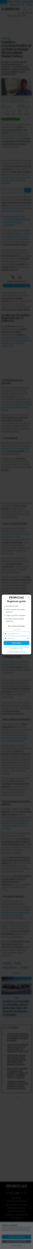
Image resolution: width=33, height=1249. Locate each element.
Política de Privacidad (23, 647)
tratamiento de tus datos (17, 648)
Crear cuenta (16, 643)
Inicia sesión (22, 652)
